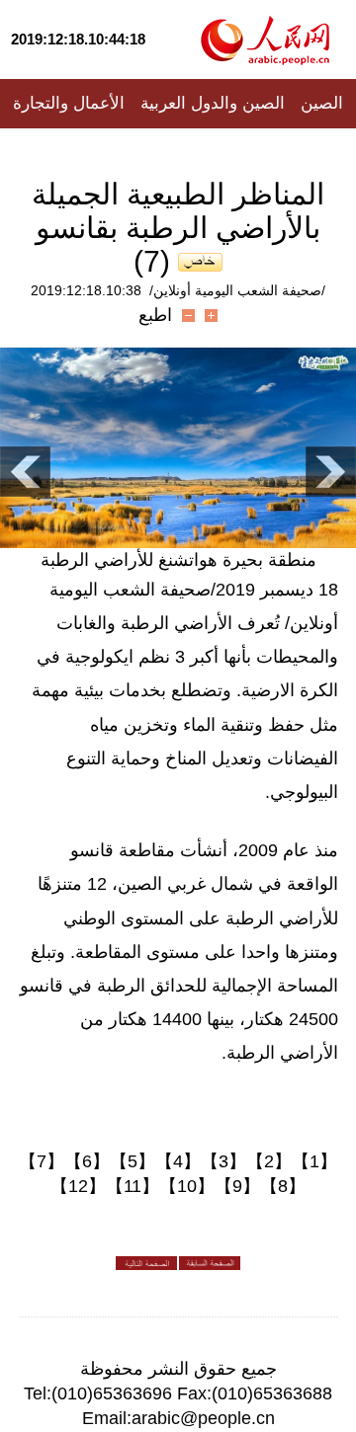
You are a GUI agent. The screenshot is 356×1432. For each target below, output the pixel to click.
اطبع (155, 315)
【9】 (237, 1186)
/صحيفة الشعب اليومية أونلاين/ (237, 290)
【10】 (187, 1186)
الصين (322, 103)
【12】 (78, 1186)
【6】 (87, 1161)
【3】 (223, 1161)
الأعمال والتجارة (69, 103)
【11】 (132, 1186)
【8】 (283, 1186)
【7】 (41, 1161)
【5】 (132, 1161)
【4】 (178, 1161)
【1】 (314, 1161)
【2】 (269, 1161)
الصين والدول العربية (212, 103)
